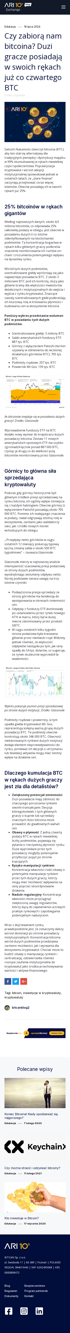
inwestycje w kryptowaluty (42, 993)
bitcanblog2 (20, 1007)
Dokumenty (11, 1296)
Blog (7, 1285)
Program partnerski (36, 1290)
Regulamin (10, 1290)
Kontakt (29, 1296)
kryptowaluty (13, 997)
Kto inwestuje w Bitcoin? (21, 1218)
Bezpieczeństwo (34, 1285)
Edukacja (10, 26)
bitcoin (16, 993)
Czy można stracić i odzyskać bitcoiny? (32, 1168)
